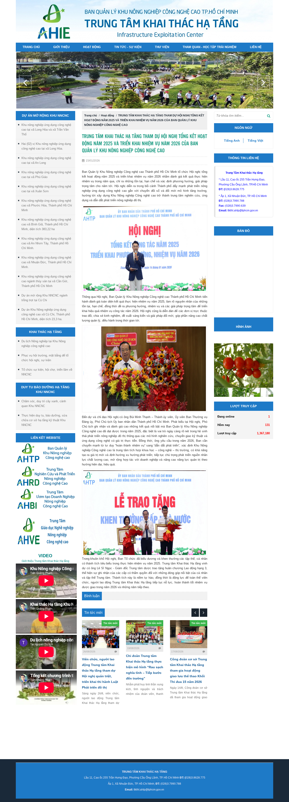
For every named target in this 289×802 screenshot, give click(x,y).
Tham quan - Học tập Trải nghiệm (209, 47)
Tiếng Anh (232, 133)
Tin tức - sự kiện (127, 47)
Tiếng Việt (255, 133)
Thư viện (162, 47)
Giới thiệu (61, 47)
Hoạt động (92, 47)
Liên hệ (256, 47)
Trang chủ (31, 47)
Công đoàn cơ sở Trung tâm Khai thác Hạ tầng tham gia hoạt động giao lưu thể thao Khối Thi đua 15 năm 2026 (188, 663)
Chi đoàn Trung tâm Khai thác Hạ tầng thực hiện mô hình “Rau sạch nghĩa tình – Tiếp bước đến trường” (144, 660)
